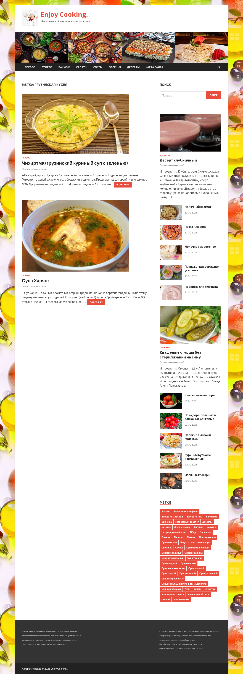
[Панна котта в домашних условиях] (171, 279)
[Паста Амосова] (171, 239)
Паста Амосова (195, 226)
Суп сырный (169, 573)
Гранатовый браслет (187, 521)
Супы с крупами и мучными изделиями (184, 583)
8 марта (166, 511)
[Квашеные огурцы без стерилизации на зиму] (190, 344)
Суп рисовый (188, 563)
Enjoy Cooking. (64, 14)
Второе (46, 67)
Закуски (64, 67)
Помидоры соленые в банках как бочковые (200, 416)
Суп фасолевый (208, 573)
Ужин (187, 588)
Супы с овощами (171, 588)
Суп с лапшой (196, 568)
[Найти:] (190, 95)
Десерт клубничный (178, 160)
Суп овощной (169, 563)
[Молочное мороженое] (171, 259)
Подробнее (122, 184)
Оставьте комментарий (34, 169)
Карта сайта (154, 67)
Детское (166, 526)
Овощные (205, 532)
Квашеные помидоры (200, 395)
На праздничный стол (174, 532)
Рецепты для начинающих (195, 542)
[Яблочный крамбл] (171, 219)
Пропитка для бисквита (201, 286)
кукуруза (210, 588)
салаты (166, 599)
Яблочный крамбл (198, 206)
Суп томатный (187, 573)
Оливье (166, 537)
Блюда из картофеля (186, 511)
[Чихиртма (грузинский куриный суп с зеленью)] (87, 125)
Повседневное (207, 537)
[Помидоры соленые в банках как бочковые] (171, 427)
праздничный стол (198, 594)
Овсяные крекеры (197, 475)
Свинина (166, 547)
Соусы (97, 67)
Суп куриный (194, 557)
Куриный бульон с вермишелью (198, 456)
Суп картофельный (173, 557)
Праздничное (169, 542)
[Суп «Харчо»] (87, 237)
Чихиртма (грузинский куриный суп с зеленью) (75, 163)
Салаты (81, 67)
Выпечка (167, 521)
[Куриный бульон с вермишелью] (171, 467)
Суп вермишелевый (197, 547)
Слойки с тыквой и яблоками (198, 436)
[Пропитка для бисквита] (171, 299)
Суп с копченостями (173, 568)
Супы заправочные (173, 578)
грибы (197, 588)
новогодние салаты (173, 594)
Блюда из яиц (194, 516)
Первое (30, 67)
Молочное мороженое (200, 246)
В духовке (211, 516)
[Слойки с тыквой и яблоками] (171, 447)
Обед (193, 532)
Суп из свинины (193, 552)
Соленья (115, 67)
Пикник (191, 537)
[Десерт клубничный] (190, 152)
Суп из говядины (171, 552)
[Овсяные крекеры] (171, 487)
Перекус (178, 537)
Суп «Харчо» (36, 280)
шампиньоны (181, 599)
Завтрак (198, 526)
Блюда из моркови (172, 516)
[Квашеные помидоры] (171, 407)
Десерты (133, 67)
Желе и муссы (182, 526)
